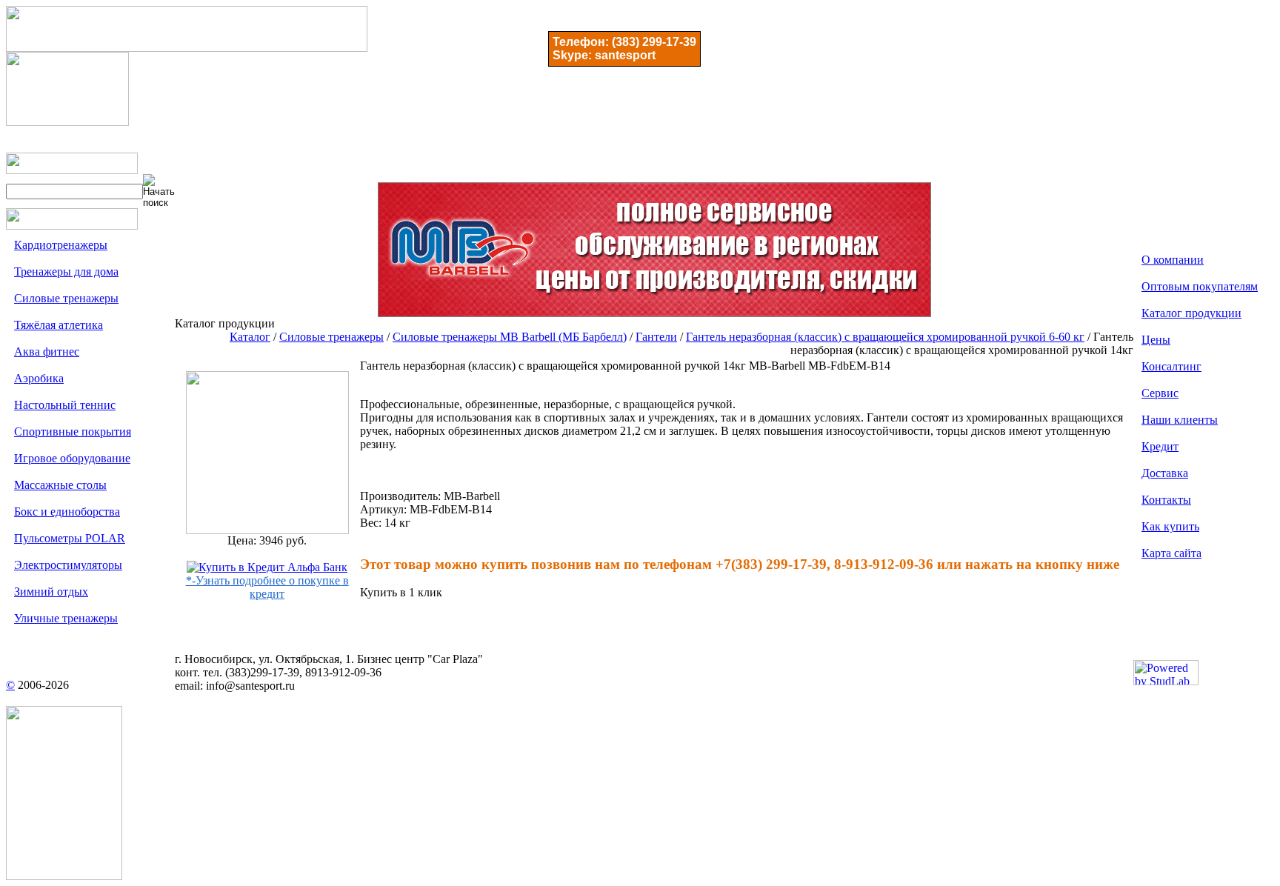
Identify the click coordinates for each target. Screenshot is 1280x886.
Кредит (1160, 446)
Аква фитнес (46, 351)
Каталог (250, 336)
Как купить (1170, 526)
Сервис (1160, 393)
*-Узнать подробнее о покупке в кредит (267, 587)
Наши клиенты (1179, 419)
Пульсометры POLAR (69, 538)
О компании (1172, 259)
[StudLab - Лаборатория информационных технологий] (1166, 681)
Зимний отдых (51, 591)
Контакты (1166, 499)
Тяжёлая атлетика (58, 325)
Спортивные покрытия (72, 431)
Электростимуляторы (68, 565)
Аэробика (39, 378)
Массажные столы (60, 485)
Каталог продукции (1191, 313)
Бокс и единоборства (67, 511)
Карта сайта (1171, 553)
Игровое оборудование (72, 458)
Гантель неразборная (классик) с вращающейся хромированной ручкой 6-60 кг (885, 336)
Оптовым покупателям (1199, 286)
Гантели (656, 336)
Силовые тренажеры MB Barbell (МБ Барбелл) (510, 336)
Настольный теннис (65, 405)
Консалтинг (1171, 366)
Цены (1155, 339)
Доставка (1164, 473)
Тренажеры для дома (66, 271)
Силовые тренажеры (66, 298)
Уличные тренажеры (66, 618)
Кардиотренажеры (60, 245)
